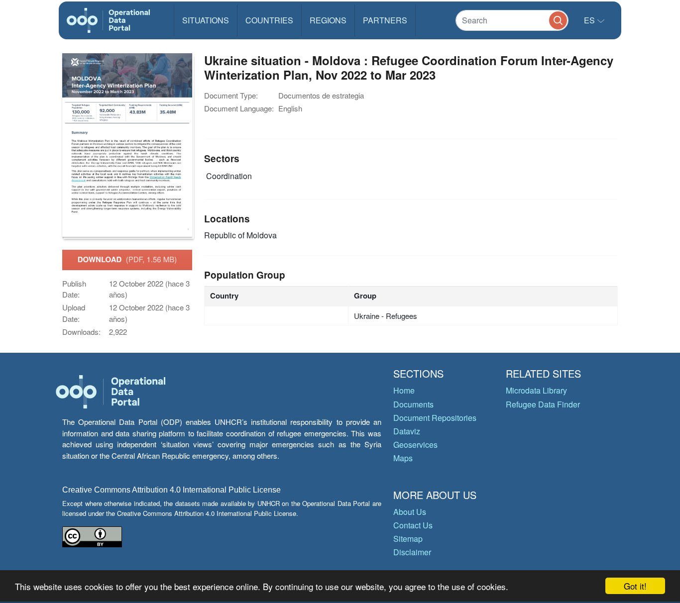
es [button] (590, 20)
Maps (403, 458)
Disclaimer (412, 552)
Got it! (635, 586)
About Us (409, 511)
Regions (328, 20)
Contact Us (413, 525)
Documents (413, 404)
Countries (269, 20)
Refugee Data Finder (543, 404)
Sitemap (408, 538)
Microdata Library (536, 390)
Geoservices (415, 444)
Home (404, 390)
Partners (385, 20)
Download (127, 259)
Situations (205, 20)
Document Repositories (434, 417)
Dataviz (406, 431)
